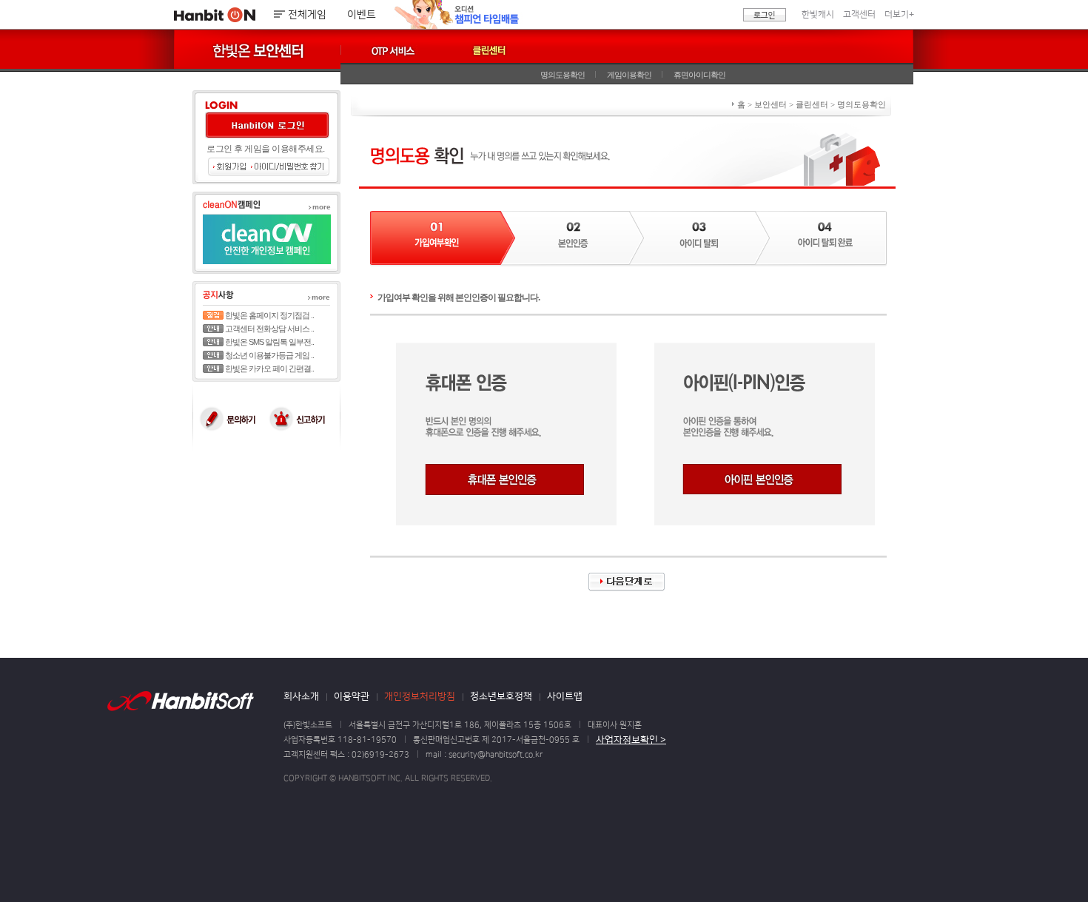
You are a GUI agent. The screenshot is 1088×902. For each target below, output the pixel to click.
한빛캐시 (818, 14)
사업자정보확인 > (631, 740)
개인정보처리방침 (419, 696)
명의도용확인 (562, 74)
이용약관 (351, 696)
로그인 (764, 14)
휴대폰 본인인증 (504, 479)
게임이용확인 (629, 74)
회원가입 (229, 167)
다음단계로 (626, 582)
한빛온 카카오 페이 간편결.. (269, 368)
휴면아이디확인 (699, 74)
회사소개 (301, 696)
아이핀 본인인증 (762, 479)
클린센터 (489, 51)
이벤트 (361, 15)
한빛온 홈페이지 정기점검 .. (269, 315)
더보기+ (899, 14)
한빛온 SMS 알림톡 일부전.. (269, 341)
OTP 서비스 (402, 54)
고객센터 (859, 14)
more (321, 207)
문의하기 (229, 419)
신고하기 (303, 419)
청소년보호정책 (501, 696)
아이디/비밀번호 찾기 (289, 167)
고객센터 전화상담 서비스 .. (269, 328)
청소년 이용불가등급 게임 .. (269, 355)
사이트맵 (564, 696)
